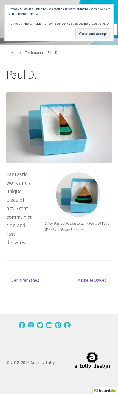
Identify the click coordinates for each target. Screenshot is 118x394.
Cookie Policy (101, 23)
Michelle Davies (91, 280)
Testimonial (34, 52)
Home (16, 52)
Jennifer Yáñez (25, 280)
